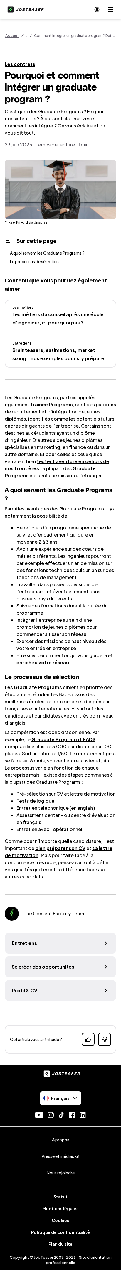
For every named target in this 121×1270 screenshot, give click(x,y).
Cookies (60, 1220)
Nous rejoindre (61, 1172)
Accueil (12, 35)
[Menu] (110, 9)
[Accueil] (24, 9)
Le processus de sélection (34, 261)
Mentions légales (60, 1208)
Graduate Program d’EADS (63, 739)
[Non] (104, 1039)
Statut (60, 1196)
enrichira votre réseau (42, 662)
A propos (60, 1139)
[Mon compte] (96, 9)
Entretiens (21, 343)
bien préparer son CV (60, 848)
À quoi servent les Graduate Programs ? (47, 253)
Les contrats (20, 64)
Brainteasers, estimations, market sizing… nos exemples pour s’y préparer (59, 354)
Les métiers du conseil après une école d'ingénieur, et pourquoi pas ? (58, 318)
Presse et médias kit (61, 1156)
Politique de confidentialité (60, 1232)
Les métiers (22, 307)
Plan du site (60, 1244)
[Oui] (88, 1039)
